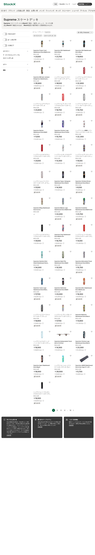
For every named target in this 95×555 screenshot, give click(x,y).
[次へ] (73, 410)
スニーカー (66, 11)
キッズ (58, 11)
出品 (55, 4)
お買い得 (34, 11)
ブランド (11, 11)
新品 (28, 11)
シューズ (75, 11)
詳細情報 (18, 435)
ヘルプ (74, 4)
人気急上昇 (21, 11)
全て (5, 11)
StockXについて (65, 4)
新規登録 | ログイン (84, 4)
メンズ (41, 11)
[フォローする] (49, 41)
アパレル (83, 11)
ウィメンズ (50, 11)
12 (70, 410)
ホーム (35, 32)
